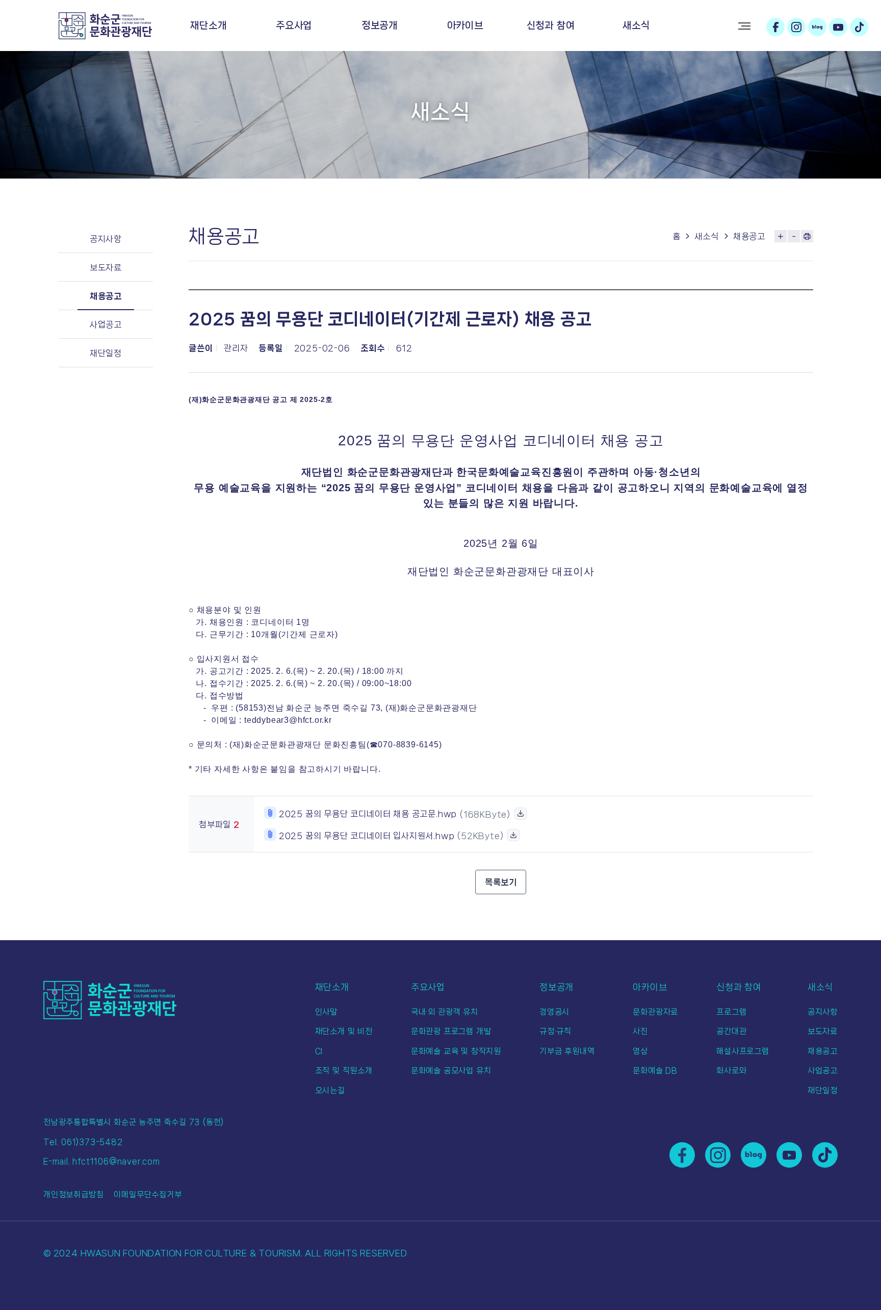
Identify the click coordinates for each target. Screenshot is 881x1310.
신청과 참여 (551, 25)
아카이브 (465, 25)
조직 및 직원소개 (344, 1070)
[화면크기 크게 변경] (780, 236)
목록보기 (501, 882)
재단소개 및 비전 (344, 1031)
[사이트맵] (744, 26)
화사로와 (731, 1070)
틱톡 (859, 27)
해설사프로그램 (742, 1051)
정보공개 (379, 25)
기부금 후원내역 (566, 1051)
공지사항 (106, 238)
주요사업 (294, 25)
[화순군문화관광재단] (105, 25)
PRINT (807, 236)
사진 (640, 1031)
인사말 (326, 1011)
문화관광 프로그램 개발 (451, 1031)
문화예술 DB (655, 1070)
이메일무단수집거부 (148, 1194)
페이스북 (775, 27)
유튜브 (838, 27)
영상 (640, 1051)
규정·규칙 (555, 1031)
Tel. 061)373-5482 (83, 1142)
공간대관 (731, 1031)
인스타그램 (796, 27)
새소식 (636, 25)
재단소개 (208, 25)
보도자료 (106, 267)
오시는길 (330, 1090)
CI (319, 1051)
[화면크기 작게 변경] (794, 236)
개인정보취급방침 (73, 1194)
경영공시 (554, 1011)
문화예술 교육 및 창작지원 (456, 1051)
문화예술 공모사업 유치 (451, 1070)
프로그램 (731, 1011)
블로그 (817, 27)
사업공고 (106, 324)
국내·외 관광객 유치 (444, 1011)
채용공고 (106, 295)
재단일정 (106, 353)
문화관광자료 (655, 1011)
